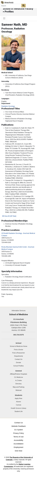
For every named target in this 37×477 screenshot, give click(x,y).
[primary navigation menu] (4, 18)
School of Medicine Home (18, 346)
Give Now (18, 451)
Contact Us (18, 359)
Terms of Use (18, 437)
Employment (18, 447)
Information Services (18, 310)
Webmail (19, 390)
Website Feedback (18, 426)
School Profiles (18, 366)
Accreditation (18, 444)
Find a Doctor (18, 349)
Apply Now (18, 398)
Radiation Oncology (8, 106)
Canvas (18, 405)
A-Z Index (18, 380)
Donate (18, 362)
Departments (18, 356)
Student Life (19, 411)
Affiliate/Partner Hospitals (18, 374)
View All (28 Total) (10, 216)
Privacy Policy (18, 433)
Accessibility (18, 440)
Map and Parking (18, 387)
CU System (18, 430)
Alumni (18, 401)
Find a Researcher (18, 353)
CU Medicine (18, 377)
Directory (18, 384)
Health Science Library (18, 408)
